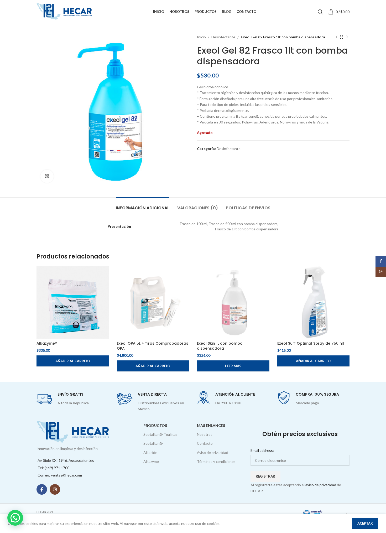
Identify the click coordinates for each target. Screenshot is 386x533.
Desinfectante (223, 37)
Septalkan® (153, 443)
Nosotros (204, 434)
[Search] (320, 12)
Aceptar (365, 523)
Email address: (262, 450)
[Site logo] (64, 11)
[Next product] (347, 37)
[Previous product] (336, 37)
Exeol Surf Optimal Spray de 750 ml (310, 343)
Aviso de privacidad (212, 452)
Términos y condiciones (216, 461)
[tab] (142, 205)
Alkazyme (151, 461)
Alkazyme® (46, 343)
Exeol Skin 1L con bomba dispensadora (220, 346)
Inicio (201, 37)
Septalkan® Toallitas (160, 434)
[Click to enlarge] (47, 176)
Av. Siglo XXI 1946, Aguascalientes (66, 460)
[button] (72, 360)
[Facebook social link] (41, 489)
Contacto (205, 443)
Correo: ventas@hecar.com (60, 475)
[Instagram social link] (55, 489)
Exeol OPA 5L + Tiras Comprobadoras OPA (152, 346)
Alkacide (150, 452)
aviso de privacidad (320, 485)
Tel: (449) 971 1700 (53, 467)
